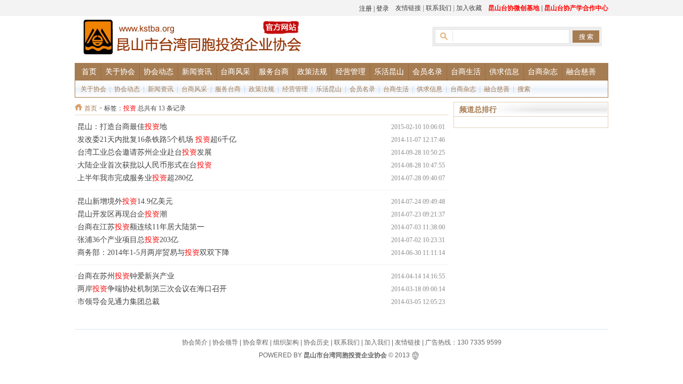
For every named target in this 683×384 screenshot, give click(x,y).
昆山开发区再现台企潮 (122, 214)
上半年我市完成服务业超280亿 (135, 178)
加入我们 (377, 342)
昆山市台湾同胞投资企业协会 (345, 355)
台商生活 (396, 89)
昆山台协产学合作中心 (576, 8)
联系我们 (438, 8)
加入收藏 (469, 8)
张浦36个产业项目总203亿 (127, 240)
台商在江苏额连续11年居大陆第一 (140, 227)
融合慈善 (497, 89)
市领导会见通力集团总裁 (118, 302)
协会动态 (127, 89)
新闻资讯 (160, 89)
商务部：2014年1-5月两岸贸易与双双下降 (153, 253)
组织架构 (286, 342)
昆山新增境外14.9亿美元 (125, 201)
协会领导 (225, 342)
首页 (90, 108)
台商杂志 (463, 89)
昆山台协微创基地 (513, 8)
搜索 (524, 89)
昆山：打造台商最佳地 (122, 127)
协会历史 (316, 342)
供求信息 (429, 89)
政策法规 (261, 89)
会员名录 (362, 89)
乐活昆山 (329, 89)
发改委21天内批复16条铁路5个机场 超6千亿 (156, 139)
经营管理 (295, 89)
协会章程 (255, 342)
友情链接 (408, 8)
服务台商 (228, 89)
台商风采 (194, 89)
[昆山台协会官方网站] (192, 38)
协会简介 (195, 342)
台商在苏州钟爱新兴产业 (125, 276)
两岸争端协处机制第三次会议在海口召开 (152, 289)
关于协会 (93, 89)
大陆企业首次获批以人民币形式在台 (144, 165)
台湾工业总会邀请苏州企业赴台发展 (144, 152)
